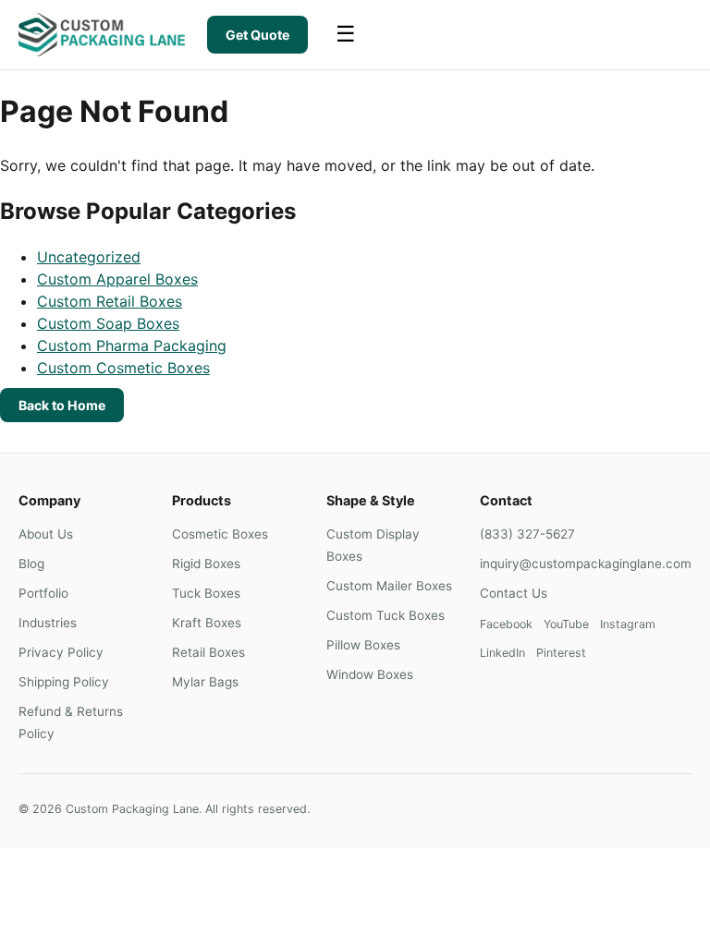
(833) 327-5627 (527, 534)
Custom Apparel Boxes (117, 279)
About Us (45, 534)
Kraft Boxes (206, 622)
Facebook (506, 624)
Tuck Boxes (206, 593)
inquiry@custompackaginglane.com (586, 563)
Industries (47, 622)
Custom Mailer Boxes (389, 585)
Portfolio (43, 593)
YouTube (566, 624)
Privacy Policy (61, 652)
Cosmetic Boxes (220, 534)
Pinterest (561, 653)
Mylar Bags (205, 681)
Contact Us (513, 593)
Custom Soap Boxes (108, 323)
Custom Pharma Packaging (131, 345)
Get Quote (257, 34)
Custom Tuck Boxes (385, 615)
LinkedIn (502, 653)
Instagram (627, 624)
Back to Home (61, 405)
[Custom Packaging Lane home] (101, 34)
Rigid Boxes (206, 563)
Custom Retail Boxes (109, 301)
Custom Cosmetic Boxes (123, 367)
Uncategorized (89, 257)
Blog (31, 563)
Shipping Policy (63, 681)
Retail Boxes (208, 652)
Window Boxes (369, 674)
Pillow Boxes (363, 644)
